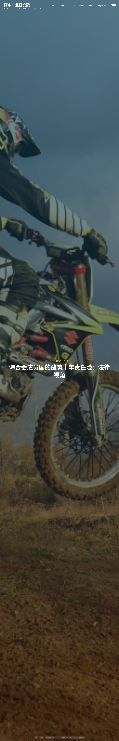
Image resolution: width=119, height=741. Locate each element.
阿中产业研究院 (17, 4)
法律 (66, 361)
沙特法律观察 (56, 361)
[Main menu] (113, 5)
